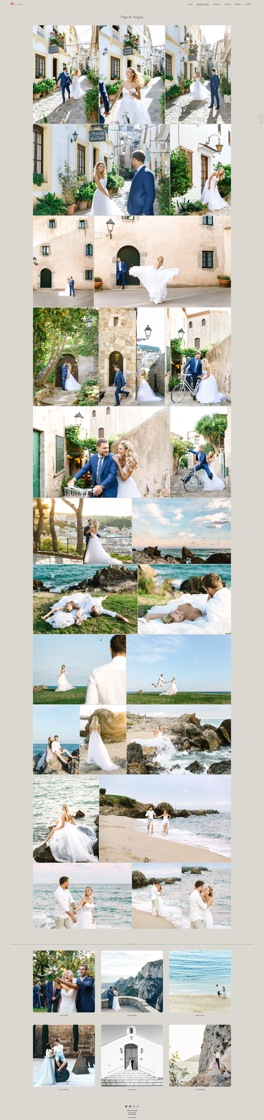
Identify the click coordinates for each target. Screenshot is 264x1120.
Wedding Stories (202, 4)
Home (190, 4)
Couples (227, 4)
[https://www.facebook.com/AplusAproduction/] (130, 1106)
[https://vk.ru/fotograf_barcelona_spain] (126, 1106)
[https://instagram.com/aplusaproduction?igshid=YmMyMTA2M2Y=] (134, 1106)
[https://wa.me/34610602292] (138, 1106)
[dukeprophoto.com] (17, 4)
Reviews (238, 4)
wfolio (134, 1117)
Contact (248, 4)
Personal (216, 4)
